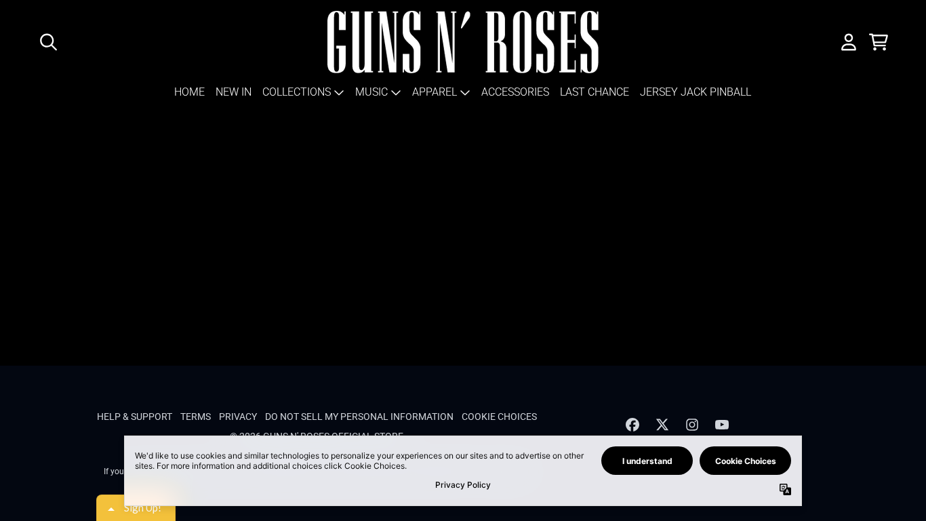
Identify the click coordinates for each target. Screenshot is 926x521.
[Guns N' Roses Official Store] (463, 42)
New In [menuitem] (233, 91)
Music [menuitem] (371, 91)
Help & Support (134, 416)
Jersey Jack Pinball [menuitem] (695, 91)
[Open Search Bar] (47, 42)
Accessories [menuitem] (515, 91)
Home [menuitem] (189, 91)
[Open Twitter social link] (662, 425)
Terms (195, 416)
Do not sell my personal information (359, 416)
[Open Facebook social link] (632, 425)
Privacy (238, 416)
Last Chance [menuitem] (594, 91)
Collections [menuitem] (296, 91)
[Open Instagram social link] (692, 425)
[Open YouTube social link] (722, 425)
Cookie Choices (499, 416)
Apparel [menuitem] (434, 91)
